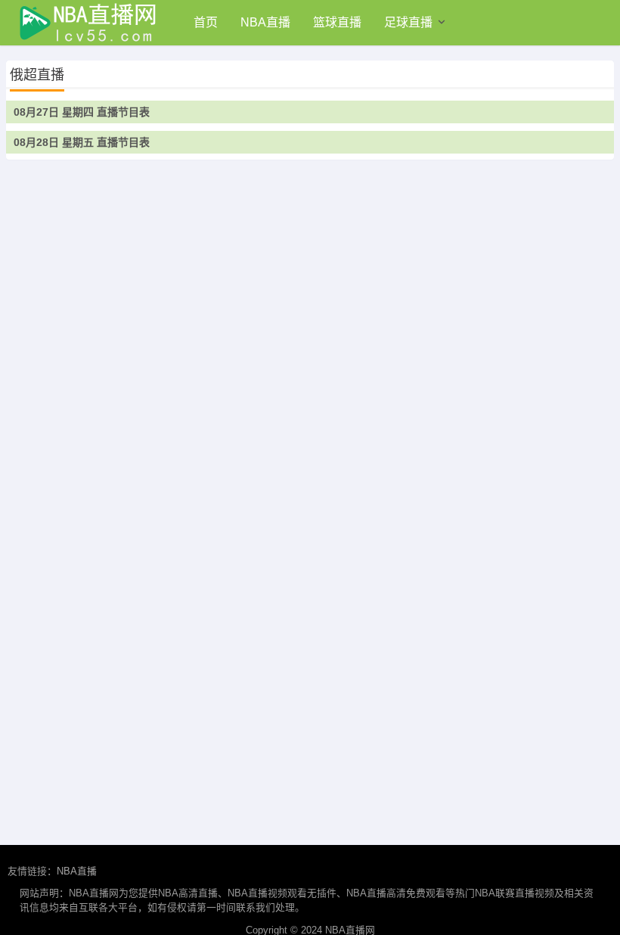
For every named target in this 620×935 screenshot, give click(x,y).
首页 (206, 22)
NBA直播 (265, 22)
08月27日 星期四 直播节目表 (82, 112)
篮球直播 (337, 22)
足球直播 (408, 22)
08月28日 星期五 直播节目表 (82, 142)
